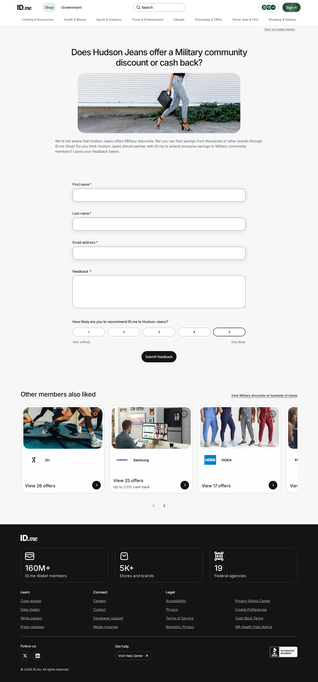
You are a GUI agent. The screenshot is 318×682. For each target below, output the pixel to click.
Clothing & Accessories (37, 19)
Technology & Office (208, 19)
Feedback (81, 271)
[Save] (95, 414)
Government (71, 7)
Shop (49, 7)
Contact (99, 609)
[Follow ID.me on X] (25, 655)
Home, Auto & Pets (245, 19)
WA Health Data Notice (253, 627)
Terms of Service (179, 618)
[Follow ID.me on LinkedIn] (37, 655)
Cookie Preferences (251, 609)
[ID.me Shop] (27, 7)
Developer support (108, 618)
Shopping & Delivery (282, 19)
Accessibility (176, 601)
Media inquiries (105, 627)
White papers (31, 618)
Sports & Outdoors (109, 19)
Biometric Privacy (180, 627)
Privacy (172, 609)
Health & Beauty (75, 19)
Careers (99, 601)
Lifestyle (179, 19)
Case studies (31, 601)
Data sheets (30, 609)
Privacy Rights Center (252, 601)
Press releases (32, 627)
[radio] (88, 332)
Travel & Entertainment (147, 19)
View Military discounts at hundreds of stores (264, 395)
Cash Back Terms (249, 618)
